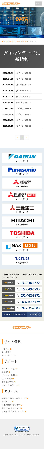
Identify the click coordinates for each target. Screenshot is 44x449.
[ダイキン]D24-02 (23, 108)
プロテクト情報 (8, 375)
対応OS (5, 372)
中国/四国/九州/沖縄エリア (13, 412)
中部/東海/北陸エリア (11, 405)
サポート (9, 41)
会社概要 (6, 352)
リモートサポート (9, 385)
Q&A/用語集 (7, 378)
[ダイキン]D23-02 (23, 120)
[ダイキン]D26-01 (23, 79)
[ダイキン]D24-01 (23, 114)
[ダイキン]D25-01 (23, 97)
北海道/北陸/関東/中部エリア (14, 398)
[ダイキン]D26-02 (23, 73)
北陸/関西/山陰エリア (11, 408)
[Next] (26, 137)
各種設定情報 (7, 382)
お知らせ (5, 349)
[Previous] (18, 137)
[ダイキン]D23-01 (23, 126)
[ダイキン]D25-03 (23, 85)
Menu (39, 4)
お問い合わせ (8, 355)
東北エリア (6, 402)
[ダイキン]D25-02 (23, 91)
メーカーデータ (21, 41)
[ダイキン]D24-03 (23, 102)
